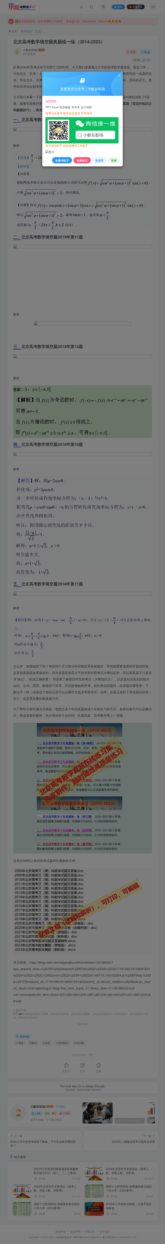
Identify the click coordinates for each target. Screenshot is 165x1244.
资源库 (99, 160)
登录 (114, 160)
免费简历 (82, 160)
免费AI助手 (62, 160)
